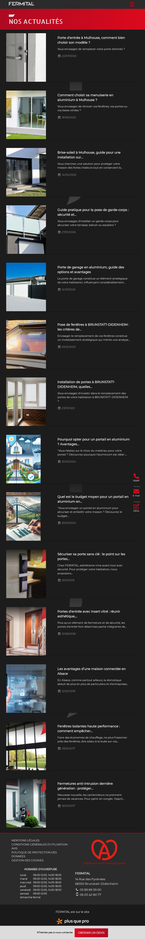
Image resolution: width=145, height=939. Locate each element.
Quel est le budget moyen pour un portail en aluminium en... (93, 499)
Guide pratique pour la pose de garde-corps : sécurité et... (93, 212)
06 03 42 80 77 (90, 894)
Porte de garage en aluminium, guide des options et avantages (90, 269)
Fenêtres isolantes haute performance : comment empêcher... (88, 728)
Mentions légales (25, 840)
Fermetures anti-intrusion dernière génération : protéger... (85, 786)
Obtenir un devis (91, 932)
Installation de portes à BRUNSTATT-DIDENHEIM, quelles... (86, 384)
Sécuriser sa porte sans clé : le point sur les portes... (91, 556)
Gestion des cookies (27, 860)
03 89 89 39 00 (90, 890)
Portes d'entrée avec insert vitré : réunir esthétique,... (88, 614)
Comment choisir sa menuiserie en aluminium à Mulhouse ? (85, 97)
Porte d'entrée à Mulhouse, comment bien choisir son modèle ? (91, 40)
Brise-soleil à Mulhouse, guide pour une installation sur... (89, 155)
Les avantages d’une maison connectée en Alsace (91, 671)
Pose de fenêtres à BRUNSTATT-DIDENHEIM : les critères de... (93, 327)
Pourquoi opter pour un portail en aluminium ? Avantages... (93, 441)
